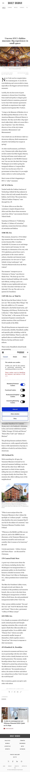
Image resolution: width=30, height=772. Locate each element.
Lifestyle (7, 746)
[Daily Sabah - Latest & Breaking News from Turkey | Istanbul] (15, 3)
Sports (7, 749)
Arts (3, 7)
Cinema (10, 7)
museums (4, 699)
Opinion (22, 749)
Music (16, 7)
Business (22, 743)
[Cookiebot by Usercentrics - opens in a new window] (18, 352)
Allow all (15, 409)
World (7, 743)
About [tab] (24, 356)
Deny (15, 418)
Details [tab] (15, 356)
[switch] (22, 390)
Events (22, 7)
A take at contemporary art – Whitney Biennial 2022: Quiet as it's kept (14, 723)
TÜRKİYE (22, 740)
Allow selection (15, 414)
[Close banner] (27, 352)
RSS (15, 767)
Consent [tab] (5, 356)
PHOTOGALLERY (9, 728)
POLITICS (7, 740)
